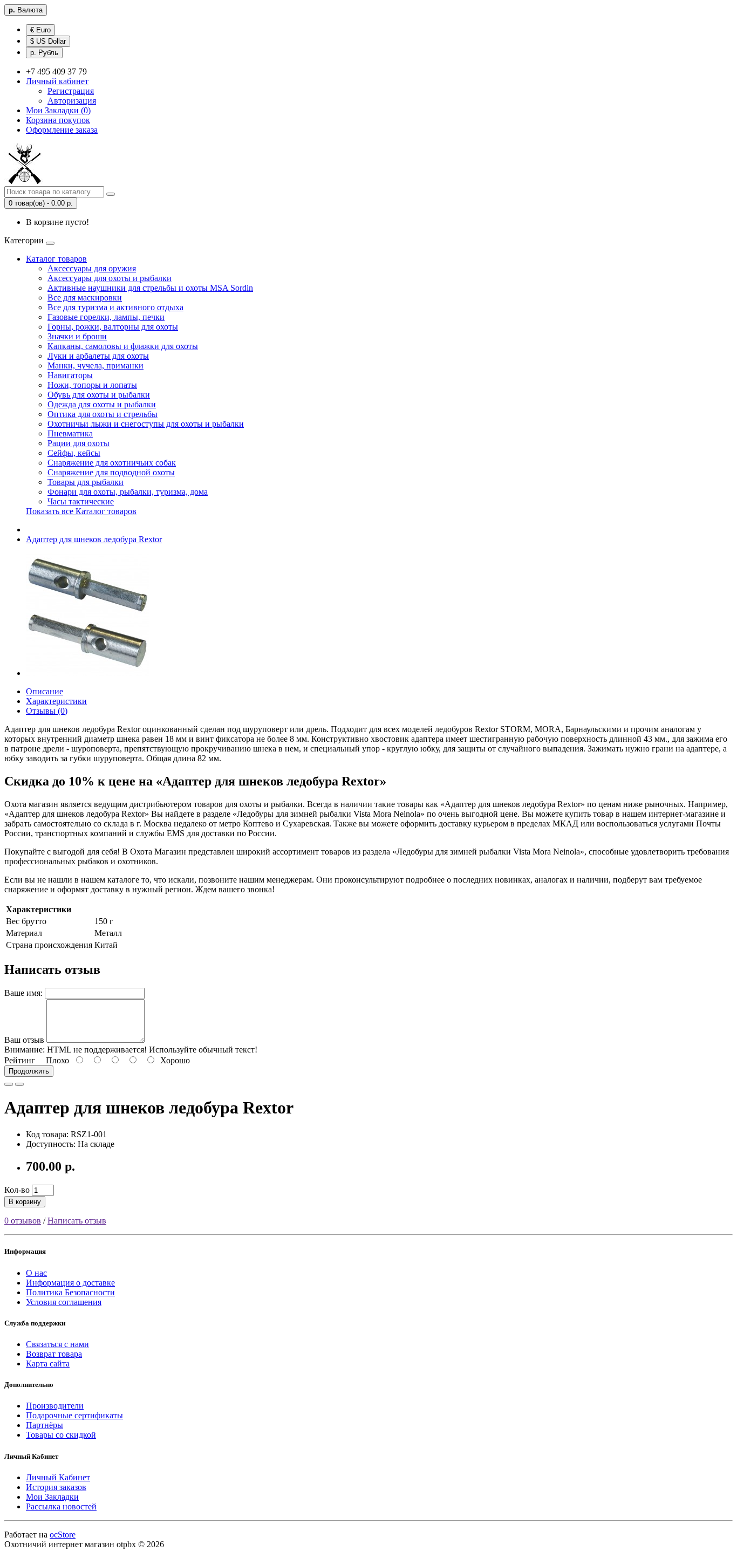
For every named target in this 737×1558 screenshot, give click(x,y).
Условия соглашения (63, 1302)
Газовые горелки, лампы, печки (106, 317)
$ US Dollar (48, 41)
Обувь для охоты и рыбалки (98, 394)
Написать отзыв (76, 1220)
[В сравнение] (19, 1084)
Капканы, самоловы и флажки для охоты (122, 346)
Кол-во (17, 1189)
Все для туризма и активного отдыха (115, 307)
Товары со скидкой (61, 1434)
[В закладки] (8, 1084)
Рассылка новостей (61, 1506)
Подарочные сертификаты (74, 1415)
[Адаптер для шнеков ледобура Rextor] (87, 673)
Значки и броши (77, 336)
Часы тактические (80, 501)
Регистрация (70, 90)
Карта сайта (48, 1363)
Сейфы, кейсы (73, 452)
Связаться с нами (57, 1344)
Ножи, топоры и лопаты (92, 385)
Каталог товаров (56, 258)
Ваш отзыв (24, 1039)
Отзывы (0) (46, 710)
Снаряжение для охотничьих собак (111, 462)
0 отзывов (22, 1220)
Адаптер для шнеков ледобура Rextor (94, 539)
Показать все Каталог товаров (81, 511)
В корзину (25, 1202)
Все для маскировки (84, 297)
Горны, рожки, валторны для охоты (112, 326)
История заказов (56, 1487)
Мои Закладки (52, 1496)
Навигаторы (70, 375)
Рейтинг (19, 1060)
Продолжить (29, 1071)
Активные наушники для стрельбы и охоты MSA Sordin (150, 287)
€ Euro (40, 30)
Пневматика (70, 433)
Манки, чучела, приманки (95, 365)
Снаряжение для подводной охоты (111, 472)
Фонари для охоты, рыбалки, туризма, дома (127, 491)
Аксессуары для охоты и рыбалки (109, 278)
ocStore (63, 1534)
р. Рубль (44, 53)
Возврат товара (54, 1353)
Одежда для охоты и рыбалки (101, 404)
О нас (36, 1272)
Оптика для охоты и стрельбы (102, 414)
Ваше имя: (23, 992)
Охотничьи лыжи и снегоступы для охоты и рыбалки (145, 423)
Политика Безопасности (70, 1292)
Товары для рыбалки (85, 482)
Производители (55, 1405)
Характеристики (56, 701)
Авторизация (71, 100)
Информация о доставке (70, 1282)
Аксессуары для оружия (91, 268)
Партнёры (44, 1425)
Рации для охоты (78, 443)
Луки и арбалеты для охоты (98, 355)
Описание (44, 691)
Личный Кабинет (58, 1477)
